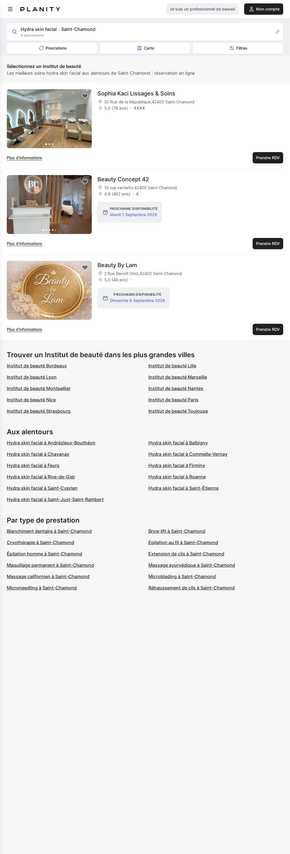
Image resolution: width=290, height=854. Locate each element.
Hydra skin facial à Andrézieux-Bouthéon (51, 443)
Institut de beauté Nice (31, 399)
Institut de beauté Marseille (177, 377)
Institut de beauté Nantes (175, 388)
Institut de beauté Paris (173, 399)
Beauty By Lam (117, 265)
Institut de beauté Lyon (32, 377)
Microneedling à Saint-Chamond (42, 588)
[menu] (10, 9)
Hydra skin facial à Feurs (33, 465)
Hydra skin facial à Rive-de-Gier (41, 477)
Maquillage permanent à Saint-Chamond (50, 565)
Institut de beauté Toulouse (178, 411)
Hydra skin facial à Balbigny (178, 443)
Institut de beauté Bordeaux (37, 366)
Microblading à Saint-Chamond (182, 576)
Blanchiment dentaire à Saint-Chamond (49, 531)
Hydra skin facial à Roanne (177, 477)
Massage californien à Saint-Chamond (48, 576)
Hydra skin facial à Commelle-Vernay (187, 454)
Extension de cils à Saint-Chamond (186, 554)
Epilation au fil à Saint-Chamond (183, 542)
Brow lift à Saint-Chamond (176, 531)
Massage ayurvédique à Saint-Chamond (191, 565)
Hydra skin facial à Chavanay (38, 454)
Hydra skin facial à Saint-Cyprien (42, 488)
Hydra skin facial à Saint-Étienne (183, 488)
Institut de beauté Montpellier (39, 388)
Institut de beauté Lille (172, 366)
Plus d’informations (24, 157)
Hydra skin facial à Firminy (176, 465)
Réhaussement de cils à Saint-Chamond (191, 588)
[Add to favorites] (85, 96)
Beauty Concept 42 (123, 179)
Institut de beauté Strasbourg (39, 411)
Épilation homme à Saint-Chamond (44, 554)
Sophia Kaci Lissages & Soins (136, 93)
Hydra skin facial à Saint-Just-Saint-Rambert (55, 499)
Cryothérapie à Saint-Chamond (40, 542)
